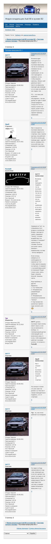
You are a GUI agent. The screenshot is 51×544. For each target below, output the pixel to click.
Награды (28, 24)
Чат (6, 24)
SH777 (7, 55)
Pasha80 (8, 169)
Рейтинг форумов (22, 528)
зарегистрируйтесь (30, 35)
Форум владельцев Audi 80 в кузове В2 (21, 39)
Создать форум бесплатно (37, 528)
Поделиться (35, 53)
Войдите (18, 35)
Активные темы (10, 29)
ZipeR (7, 124)
